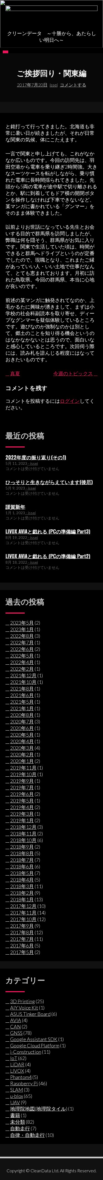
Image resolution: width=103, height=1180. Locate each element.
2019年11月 (23, 768)
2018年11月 (23, 834)
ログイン (70, 401)
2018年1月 (22, 899)
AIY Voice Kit (24, 1008)
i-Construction (25, 1052)
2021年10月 (23, 682)
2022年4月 (22, 662)
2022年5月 (22, 656)
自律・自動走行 (27, 1135)
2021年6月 (22, 695)
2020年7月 (22, 721)
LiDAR (17, 1064)
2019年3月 (22, 814)
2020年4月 (22, 741)
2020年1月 (22, 761)
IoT (13, 1058)
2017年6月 (22, 946)
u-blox (16, 1096)
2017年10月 (23, 919)
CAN (15, 1027)
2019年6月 (22, 794)
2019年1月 (22, 820)
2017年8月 (22, 932)
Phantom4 (21, 1077)
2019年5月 (22, 801)
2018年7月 (22, 860)
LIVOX (17, 1071)
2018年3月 (22, 886)
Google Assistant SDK (33, 1039)
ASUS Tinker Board (30, 1014)
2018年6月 (22, 866)
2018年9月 (22, 847)
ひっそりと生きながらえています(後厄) (49, 481)
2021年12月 (23, 675)
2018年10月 (23, 840)
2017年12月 (23, 906)
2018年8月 (22, 853)
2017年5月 (22, 952)
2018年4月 (22, 880)
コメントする (73, 84)
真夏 (15, 373)
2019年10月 (23, 774)
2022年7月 (22, 642)
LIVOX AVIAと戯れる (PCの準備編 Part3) (47, 531)
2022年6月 (22, 649)
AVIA (15, 1020)
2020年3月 (22, 748)
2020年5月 (22, 735)
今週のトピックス (73, 373)
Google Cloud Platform (34, 1045)
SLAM (16, 1090)
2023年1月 (22, 629)
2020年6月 (22, 728)
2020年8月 (22, 715)
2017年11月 (23, 913)
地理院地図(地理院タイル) (38, 1109)
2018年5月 (22, 873)
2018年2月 (22, 893)
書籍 (15, 1115)
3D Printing (22, 1001)
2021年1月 (22, 708)
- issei (32, 463)
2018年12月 (23, 827)
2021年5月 (22, 702)
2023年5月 (22, 623)
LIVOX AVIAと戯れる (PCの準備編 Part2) (47, 556)
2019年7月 (22, 787)
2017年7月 (22, 939)
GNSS (16, 1033)
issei (54, 84)
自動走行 (20, 1128)
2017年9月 (22, 926)
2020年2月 (22, 754)
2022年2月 (22, 669)
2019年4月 (22, 807)
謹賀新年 (15, 506)
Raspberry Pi (24, 1083)
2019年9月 (22, 781)
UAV (15, 1102)
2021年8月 (22, 689)
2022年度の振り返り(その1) (35, 457)
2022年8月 (22, 636)
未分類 (17, 1122)
